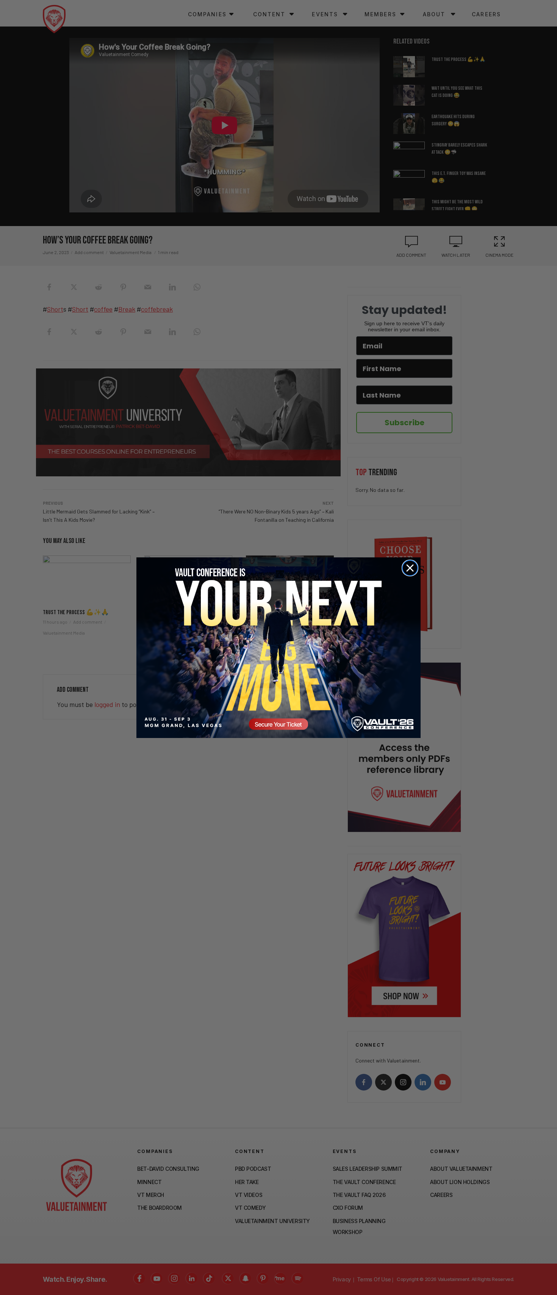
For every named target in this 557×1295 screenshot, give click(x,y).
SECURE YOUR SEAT (278, 647)
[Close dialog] (410, 568)
